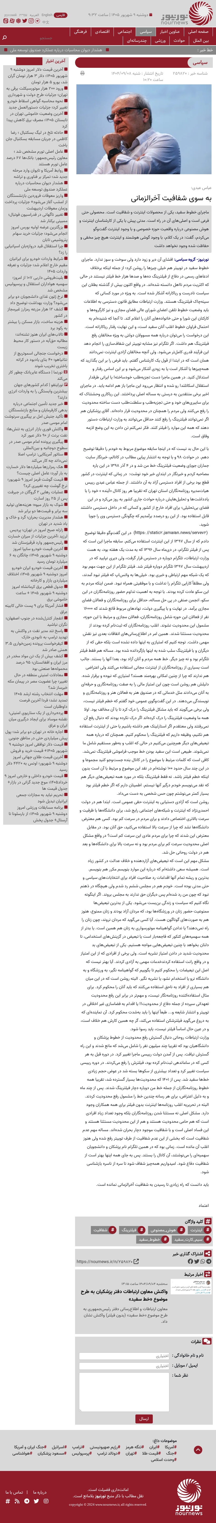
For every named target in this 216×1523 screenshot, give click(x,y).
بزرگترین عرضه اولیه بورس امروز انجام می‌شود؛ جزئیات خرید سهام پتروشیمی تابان (39, 233)
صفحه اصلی (198, 31)
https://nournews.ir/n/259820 (104, 1262)
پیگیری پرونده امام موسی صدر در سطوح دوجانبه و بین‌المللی (38, 445)
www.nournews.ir (107, 1504)
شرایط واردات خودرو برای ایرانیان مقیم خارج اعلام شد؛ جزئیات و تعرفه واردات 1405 (37, 265)
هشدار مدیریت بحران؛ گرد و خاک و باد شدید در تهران (36, 520)
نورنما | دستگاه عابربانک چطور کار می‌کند (37, 375)
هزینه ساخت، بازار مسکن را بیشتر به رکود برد (37, 325)
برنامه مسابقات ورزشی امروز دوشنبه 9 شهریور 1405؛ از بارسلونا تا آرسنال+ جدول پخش (38, 814)
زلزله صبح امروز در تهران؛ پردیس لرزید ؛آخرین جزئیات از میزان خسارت (37, 533)
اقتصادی (102, 31)
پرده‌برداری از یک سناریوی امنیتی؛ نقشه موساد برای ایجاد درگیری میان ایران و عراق (38, 719)
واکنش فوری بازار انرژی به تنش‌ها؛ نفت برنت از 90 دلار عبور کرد (37, 432)
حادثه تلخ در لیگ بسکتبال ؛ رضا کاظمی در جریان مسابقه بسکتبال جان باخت (36, 139)
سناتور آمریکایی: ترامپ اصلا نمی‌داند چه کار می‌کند (42, 457)
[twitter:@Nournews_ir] (36, 1501)
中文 (45, 22)
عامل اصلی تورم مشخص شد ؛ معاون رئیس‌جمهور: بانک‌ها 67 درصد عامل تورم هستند (36, 158)
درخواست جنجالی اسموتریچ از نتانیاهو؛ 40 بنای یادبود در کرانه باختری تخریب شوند (40, 360)
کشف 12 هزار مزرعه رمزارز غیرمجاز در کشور (37, 312)
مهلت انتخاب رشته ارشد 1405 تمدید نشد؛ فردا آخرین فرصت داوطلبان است (40, 700)
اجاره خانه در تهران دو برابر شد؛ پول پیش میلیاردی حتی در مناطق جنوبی (36, 735)
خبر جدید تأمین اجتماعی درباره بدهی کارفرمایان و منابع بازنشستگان (38, 407)
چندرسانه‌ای (137, 40)
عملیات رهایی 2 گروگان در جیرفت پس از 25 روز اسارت (37, 495)
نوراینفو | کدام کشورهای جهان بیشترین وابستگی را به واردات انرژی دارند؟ (37, 391)
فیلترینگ (129, 1230)
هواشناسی (21, 1453)
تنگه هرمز (133, 1447)
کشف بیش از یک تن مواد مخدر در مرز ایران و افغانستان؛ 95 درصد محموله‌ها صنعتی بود (37, 662)
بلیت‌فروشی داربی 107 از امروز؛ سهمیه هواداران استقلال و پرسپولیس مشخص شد (36, 284)
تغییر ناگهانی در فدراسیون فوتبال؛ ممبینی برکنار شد (37, 217)
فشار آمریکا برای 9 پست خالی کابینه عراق (36, 609)
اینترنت (196, 1230)
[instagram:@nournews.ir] (46, 1501)
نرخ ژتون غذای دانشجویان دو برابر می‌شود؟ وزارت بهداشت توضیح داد (37, 299)
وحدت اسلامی (162, 1460)
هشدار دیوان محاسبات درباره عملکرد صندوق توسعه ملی (71, 50)
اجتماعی (125, 31)
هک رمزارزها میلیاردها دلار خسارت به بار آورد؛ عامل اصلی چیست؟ (36, 470)
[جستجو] (4, 38)
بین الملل (201, 40)
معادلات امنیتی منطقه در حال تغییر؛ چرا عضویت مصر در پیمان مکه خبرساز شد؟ (37, 681)
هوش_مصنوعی (163, 1230)
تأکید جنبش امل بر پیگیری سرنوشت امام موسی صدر (35, 419)
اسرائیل (58, 1447)
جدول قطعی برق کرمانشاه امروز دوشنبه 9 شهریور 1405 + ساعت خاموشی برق (39, 593)
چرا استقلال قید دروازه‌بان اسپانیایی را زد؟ (36, 249)
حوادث (179, 40)
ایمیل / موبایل (186, 1365)
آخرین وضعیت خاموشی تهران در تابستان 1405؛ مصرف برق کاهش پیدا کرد (37, 120)
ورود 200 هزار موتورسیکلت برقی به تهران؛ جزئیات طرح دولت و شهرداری (36, 91)
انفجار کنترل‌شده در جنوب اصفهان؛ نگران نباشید (36, 621)
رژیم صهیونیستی (104, 1447)
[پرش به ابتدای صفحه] (198, 1450)
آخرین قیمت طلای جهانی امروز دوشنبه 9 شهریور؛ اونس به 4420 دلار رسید (36, 763)
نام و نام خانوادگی (189, 1355)
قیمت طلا (150, 1453)
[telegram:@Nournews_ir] (26, 1501)
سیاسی (146, 31)
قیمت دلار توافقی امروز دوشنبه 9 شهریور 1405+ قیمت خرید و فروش (38, 747)
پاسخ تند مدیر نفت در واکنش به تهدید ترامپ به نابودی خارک (39, 634)
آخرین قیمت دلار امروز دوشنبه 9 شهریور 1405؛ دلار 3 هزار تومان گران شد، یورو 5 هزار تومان (37, 76)
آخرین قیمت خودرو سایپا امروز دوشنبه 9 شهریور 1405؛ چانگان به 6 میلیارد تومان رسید (38, 555)
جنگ (170, 1453)
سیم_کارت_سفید (188, 1239)
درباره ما (40, 1492)
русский (10, 15)
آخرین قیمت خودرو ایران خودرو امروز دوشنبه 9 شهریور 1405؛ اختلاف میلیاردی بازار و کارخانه (37, 574)
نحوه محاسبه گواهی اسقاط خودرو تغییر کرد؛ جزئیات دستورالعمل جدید (37, 104)
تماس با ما (14, 1492)
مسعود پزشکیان (51, 1453)
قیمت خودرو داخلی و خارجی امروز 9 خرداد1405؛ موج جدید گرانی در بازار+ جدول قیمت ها (35, 782)
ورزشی (160, 40)
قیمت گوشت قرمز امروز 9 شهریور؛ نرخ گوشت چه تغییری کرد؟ (37, 482)
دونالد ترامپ (107, 1453)
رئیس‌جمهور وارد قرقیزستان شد (38, 542)
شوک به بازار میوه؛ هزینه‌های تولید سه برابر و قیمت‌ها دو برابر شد (36, 508)
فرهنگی (80, 31)
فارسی (60, 15)
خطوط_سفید (149, 1239)
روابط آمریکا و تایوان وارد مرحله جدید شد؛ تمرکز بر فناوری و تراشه (40, 173)
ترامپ (77, 1447)
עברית (23, 15)
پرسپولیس (80, 1453)
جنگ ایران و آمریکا (29, 1447)
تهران (130, 1453)
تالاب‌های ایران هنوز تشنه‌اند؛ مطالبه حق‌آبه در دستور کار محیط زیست (40, 341)
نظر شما (181, 1375)
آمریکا (169, 1447)
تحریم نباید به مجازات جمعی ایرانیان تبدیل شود (41, 798)
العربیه (34, 15)
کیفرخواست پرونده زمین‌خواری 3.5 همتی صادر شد (36, 646)
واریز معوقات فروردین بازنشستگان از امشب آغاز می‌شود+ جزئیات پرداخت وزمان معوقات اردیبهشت (36, 202)
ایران (153, 1447)
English (47, 15)
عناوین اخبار (170, 31)
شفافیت (100, 1230)
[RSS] (17, 1501)
